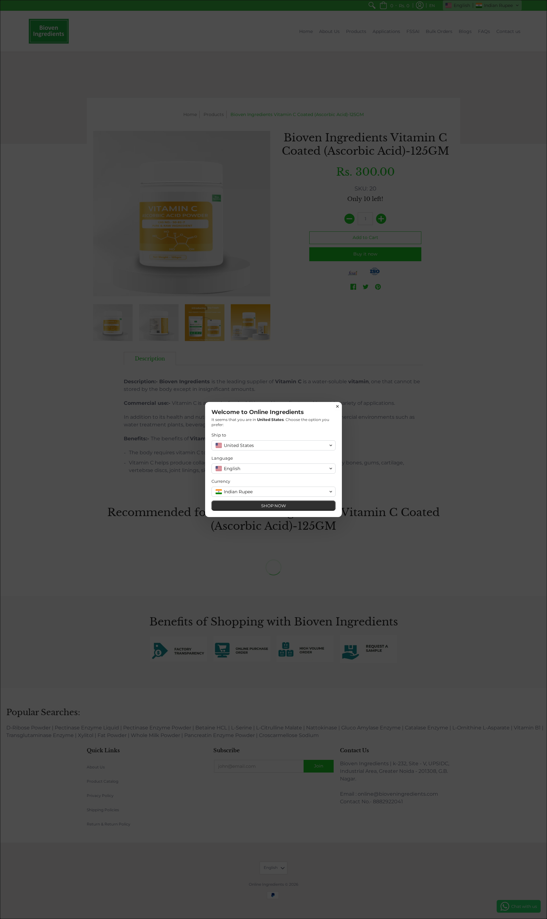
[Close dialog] (337, 406)
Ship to (218, 434)
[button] (273, 445)
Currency (220, 481)
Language (222, 458)
